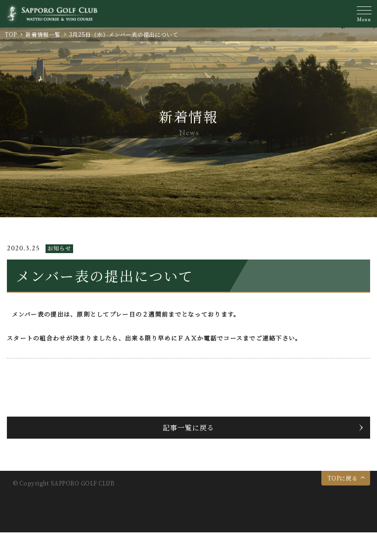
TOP (11, 34)
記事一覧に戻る (188, 427)
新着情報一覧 (42, 34)
